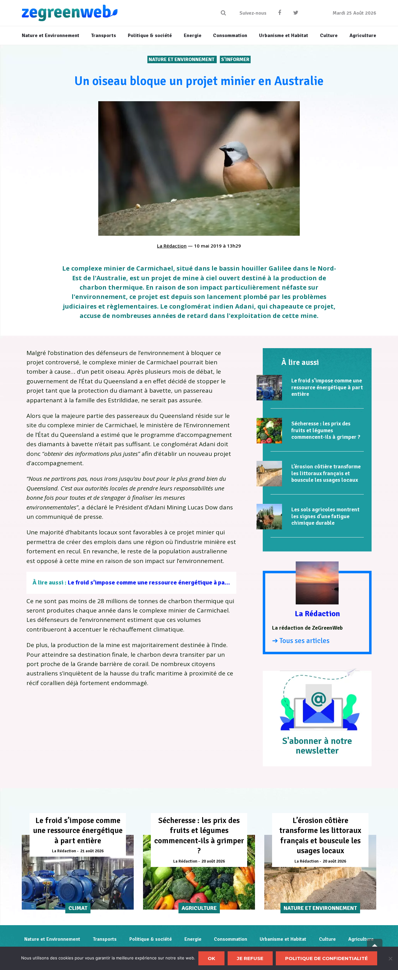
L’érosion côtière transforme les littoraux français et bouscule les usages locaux (326, 473)
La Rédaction (172, 246)
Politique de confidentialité (326, 958)
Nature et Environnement (182, 59)
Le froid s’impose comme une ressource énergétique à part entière (160, 582)
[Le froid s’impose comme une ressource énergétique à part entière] (269, 387)
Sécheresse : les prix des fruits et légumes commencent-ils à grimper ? (325, 430)
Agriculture (361, 939)
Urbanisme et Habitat (283, 939)
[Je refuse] (390, 958)
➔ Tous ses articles (301, 640)
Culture (327, 939)
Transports (105, 939)
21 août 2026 (92, 851)
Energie (192, 939)
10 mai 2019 (208, 246)
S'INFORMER (235, 59)
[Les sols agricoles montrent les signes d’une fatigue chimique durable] (269, 516)
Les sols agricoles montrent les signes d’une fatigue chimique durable (325, 516)
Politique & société (150, 939)
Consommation (230, 939)
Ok (211, 958)
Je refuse (250, 958)
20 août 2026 (213, 861)
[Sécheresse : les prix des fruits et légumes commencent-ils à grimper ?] (269, 430)
